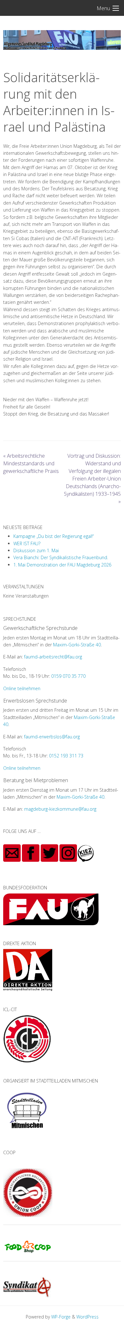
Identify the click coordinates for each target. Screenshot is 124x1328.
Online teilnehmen (21, 688)
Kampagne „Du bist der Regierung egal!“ (53, 536)
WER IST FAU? (26, 543)
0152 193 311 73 (66, 756)
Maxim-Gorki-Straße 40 (77, 645)
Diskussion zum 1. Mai (36, 550)
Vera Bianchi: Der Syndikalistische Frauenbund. (60, 557)
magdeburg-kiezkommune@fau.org (60, 809)
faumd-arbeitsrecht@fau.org (53, 657)
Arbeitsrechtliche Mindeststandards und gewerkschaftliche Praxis (31, 463)
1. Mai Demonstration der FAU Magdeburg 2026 (62, 565)
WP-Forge (61, 1317)
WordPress (87, 1317)
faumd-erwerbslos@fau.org (52, 737)
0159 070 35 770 (68, 676)
